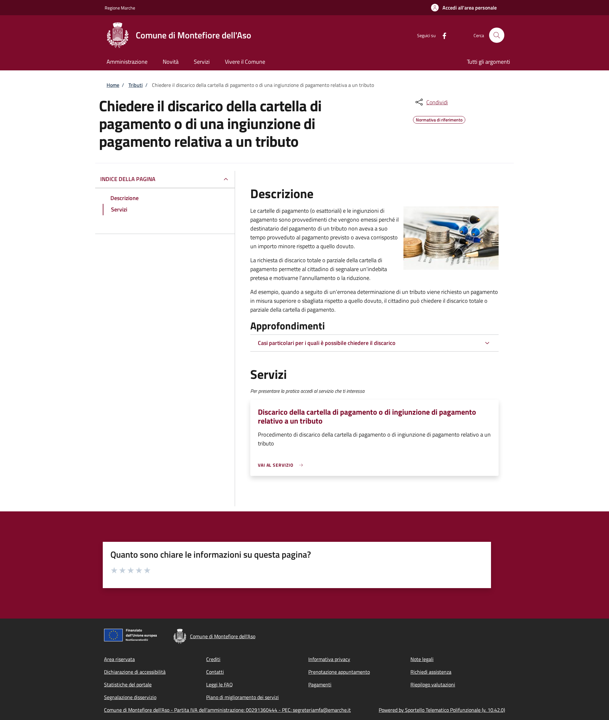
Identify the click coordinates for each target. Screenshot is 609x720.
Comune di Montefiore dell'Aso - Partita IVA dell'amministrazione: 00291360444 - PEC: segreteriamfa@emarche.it (227, 710)
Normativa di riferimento (439, 118)
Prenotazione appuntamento (339, 672)
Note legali (422, 659)
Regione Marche (120, 7)
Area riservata (119, 659)
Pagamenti (319, 684)
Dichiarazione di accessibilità (135, 672)
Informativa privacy (329, 659)
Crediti (213, 659)
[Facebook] (441, 35)
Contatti (215, 672)
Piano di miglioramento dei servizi (242, 697)
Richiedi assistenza (430, 672)
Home (113, 85)
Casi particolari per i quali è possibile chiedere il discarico (327, 343)
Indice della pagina (127, 179)
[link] (282, 465)
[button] (463, 7)
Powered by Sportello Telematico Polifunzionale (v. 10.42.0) (442, 710)
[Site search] (496, 35)
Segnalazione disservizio (130, 697)
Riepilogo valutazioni (432, 684)
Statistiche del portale (128, 684)
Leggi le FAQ (219, 684)
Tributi (135, 85)
